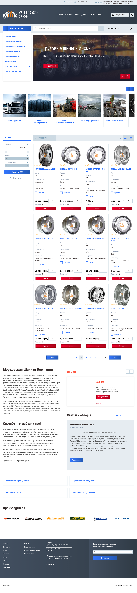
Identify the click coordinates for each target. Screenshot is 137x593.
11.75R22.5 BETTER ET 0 (68, 169)
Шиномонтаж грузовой (13, 71)
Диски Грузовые (10, 61)
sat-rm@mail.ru (50, 564)
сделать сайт (119, 585)
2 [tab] (98, 404)
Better (62, 182)
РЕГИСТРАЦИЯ (51, 66)
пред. (52, 357)
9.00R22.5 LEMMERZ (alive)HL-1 (121, 169)
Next (127, 76)
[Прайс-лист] (131, 138)
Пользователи (7, 567)
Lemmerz (114, 182)
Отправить (105, 558)
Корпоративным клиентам (32, 550)
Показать (17, 172)
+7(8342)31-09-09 (28, 14)
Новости (26, 543)
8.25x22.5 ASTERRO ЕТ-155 (44, 309)
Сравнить (41, 193)
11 (91, 357)
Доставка (84, 15)
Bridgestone (39, 182)
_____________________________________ (59, 547)
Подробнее (103, 397)
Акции (77, 15)
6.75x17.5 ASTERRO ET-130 (120, 309)
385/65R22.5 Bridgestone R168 (45, 169)
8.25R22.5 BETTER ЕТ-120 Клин (71, 309)
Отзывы (99, 15)
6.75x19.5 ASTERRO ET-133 (95, 309)
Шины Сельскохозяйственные (15, 46)
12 (95, 357)
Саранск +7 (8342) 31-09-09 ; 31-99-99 (57, 545)
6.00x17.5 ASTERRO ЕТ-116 (44, 239)
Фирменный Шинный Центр (82, 424)
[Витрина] (120, 138)
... (105, 14)
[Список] (125, 138)
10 (86, 357)
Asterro (37, 252)
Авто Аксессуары (11, 66)
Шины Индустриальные (13, 51)
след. (115, 357)
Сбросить (17, 178)
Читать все (119, 415)
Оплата (92, 15)
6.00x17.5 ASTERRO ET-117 (69, 239)
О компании (68, 15)
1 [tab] (96, 404)
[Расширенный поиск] (101, 28)
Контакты (6, 564)
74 (105, 357)
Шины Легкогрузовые (12, 56)
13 (99, 357)
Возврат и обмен (29, 554)
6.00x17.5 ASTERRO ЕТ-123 (95, 239)
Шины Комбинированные (13, 41)
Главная (60, 15)
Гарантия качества (29, 547)
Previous (122, 76)
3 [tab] (100, 404)
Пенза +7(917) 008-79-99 (53, 549)
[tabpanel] (100, 391)
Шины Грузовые (10, 36)
